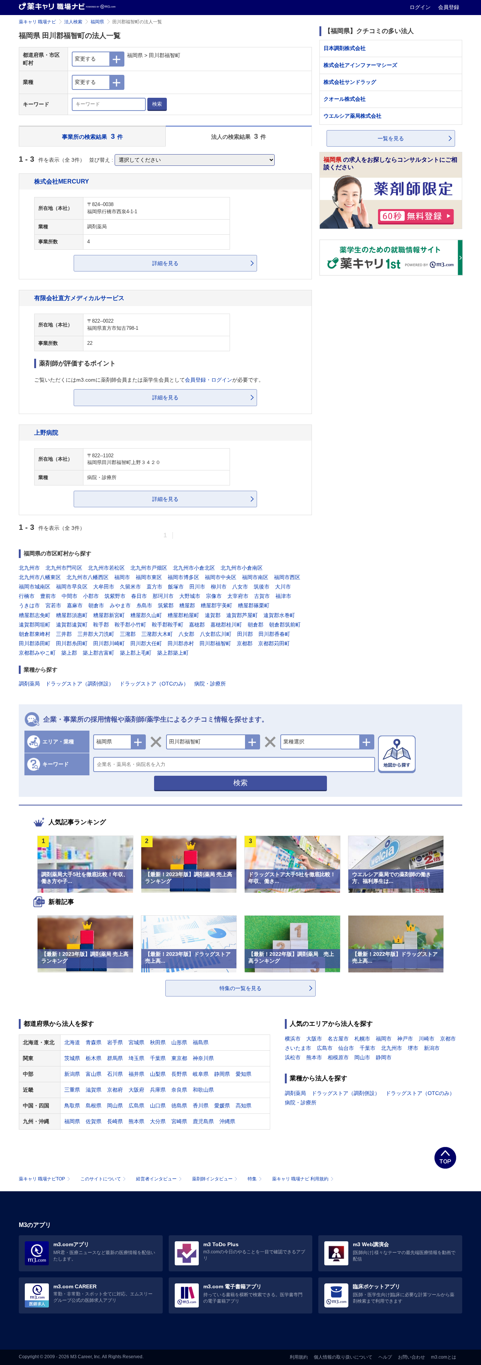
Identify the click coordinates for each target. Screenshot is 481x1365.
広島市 (325, 1048)
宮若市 (53, 605)
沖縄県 (227, 1121)
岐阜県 (201, 1074)
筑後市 (261, 587)
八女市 (240, 587)
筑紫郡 (166, 605)
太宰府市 (237, 596)
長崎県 (115, 1121)
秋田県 (158, 1042)
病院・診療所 (210, 684)
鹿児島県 (203, 1121)
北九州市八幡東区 (40, 577)
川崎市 (426, 1039)
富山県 (93, 1074)
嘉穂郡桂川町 (226, 625)
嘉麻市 (75, 605)
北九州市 (29, 568)
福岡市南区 (255, 577)
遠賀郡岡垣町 (34, 625)
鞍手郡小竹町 (130, 625)
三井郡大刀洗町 (95, 634)
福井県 (136, 1074)
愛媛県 (222, 1106)
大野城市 (189, 596)
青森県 (93, 1042)
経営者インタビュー (156, 1178)
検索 (157, 104)
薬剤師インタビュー (212, 1178)
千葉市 (367, 1048)
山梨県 (158, 1074)
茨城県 (72, 1058)
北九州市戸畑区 (148, 568)
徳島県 (179, 1106)
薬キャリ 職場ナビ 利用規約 (300, 1178)
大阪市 (314, 1039)
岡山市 (362, 1057)
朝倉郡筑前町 (285, 625)
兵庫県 (158, 1090)
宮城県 (136, 1042)
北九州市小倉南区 (242, 568)
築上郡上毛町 (135, 653)
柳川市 (219, 587)
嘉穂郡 (197, 625)
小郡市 (91, 596)
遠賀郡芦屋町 (242, 615)
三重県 (72, 1090)
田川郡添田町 (34, 643)
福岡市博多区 (183, 577)
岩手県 (115, 1042)
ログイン (421, 7)
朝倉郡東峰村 (34, 634)
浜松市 (293, 1057)
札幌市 (362, 1039)
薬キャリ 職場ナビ (37, 21)
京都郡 (245, 643)
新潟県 (72, 1074)
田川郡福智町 (215, 643)
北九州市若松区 (106, 568)
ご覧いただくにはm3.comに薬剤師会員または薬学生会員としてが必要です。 (149, 380)
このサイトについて (100, 1178)
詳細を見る (165, 263)
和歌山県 (203, 1090)
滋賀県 (93, 1090)
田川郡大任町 (146, 643)
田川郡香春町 (274, 634)
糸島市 (144, 605)
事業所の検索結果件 (92, 136)
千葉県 (158, 1058)
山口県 (158, 1106)
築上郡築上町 (173, 653)
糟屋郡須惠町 (72, 615)
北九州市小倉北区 (194, 568)
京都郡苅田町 (274, 643)
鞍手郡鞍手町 (167, 625)
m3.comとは (443, 1357)
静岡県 (222, 1074)
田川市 (197, 587)
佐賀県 (93, 1121)
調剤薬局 (29, 684)
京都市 (448, 1039)
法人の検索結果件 (238, 136)
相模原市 (338, 1057)
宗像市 (214, 596)
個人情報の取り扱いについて (343, 1357)
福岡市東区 (149, 577)
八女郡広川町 (215, 634)
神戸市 (405, 1039)
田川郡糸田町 (72, 643)
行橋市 (27, 596)
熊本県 (136, 1121)
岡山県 (115, 1106)
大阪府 (136, 1090)
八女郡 (186, 634)
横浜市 (293, 1039)
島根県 (93, 1106)
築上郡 (69, 653)
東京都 (179, 1058)
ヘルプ (385, 1357)
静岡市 (384, 1057)
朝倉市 (96, 605)
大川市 (283, 587)
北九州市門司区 (63, 568)
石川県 (115, 1074)
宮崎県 (179, 1121)
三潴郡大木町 (157, 634)
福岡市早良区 (72, 587)
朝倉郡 (255, 625)
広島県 (136, 1106)
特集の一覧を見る (240, 988)
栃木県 (93, 1058)
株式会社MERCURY (61, 181)
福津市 (283, 596)
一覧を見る (391, 138)
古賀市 (262, 596)
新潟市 (432, 1048)
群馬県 (115, 1058)
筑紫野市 (115, 596)
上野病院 (46, 432)
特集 (252, 1178)
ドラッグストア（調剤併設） (79, 684)
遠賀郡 (213, 615)
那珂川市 (163, 596)
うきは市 (29, 605)
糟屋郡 (187, 605)
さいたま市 (298, 1048)
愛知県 (243, 1074)
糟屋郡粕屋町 (183, 615)
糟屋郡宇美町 (216, 605)
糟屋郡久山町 (146, 615)
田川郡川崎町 (109, 643)
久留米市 (130, 587)
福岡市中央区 (220, 577)
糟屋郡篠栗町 (253, 605)
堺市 (413, 1048)
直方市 (154, 587)
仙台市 (346, 1048)
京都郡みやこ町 (37, 653)
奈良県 (179, 1090)
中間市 (69, 596)
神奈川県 (203, 1058)
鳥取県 (72, 1106)
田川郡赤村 (181, 643)
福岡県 (97, 21)
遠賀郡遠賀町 (72, 625)
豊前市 (48, 596)
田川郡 (245, 634)
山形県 (179, 1042)
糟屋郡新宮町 (109, 615)
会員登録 (448, 7)
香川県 (201, 1106)
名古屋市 (338, 1039)
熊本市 (314, 1057)
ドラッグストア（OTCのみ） (154, 684)
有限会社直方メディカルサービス (79, 297)
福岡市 (122, 577)
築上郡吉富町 (98, 653)
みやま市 (120, 605)
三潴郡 (128, 634)
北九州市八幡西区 (88, 577)
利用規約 (299, 1357)
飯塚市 (176, 587)
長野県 (179, 1074)
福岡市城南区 (34, 587)
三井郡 (64, 634)
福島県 (201, 1042)
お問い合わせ (411, 1357)
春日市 (139, 596)
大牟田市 (103, 587)
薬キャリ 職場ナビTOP (42, 1178)
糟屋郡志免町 (34, 615)
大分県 (158, 1121)
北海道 (72, 1042)
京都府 (115, 1090)
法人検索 (73, 21)
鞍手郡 (101, 625)
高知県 (243, 1106)
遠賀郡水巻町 (279, 615)
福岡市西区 (287, 577)
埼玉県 (136, 1058)
